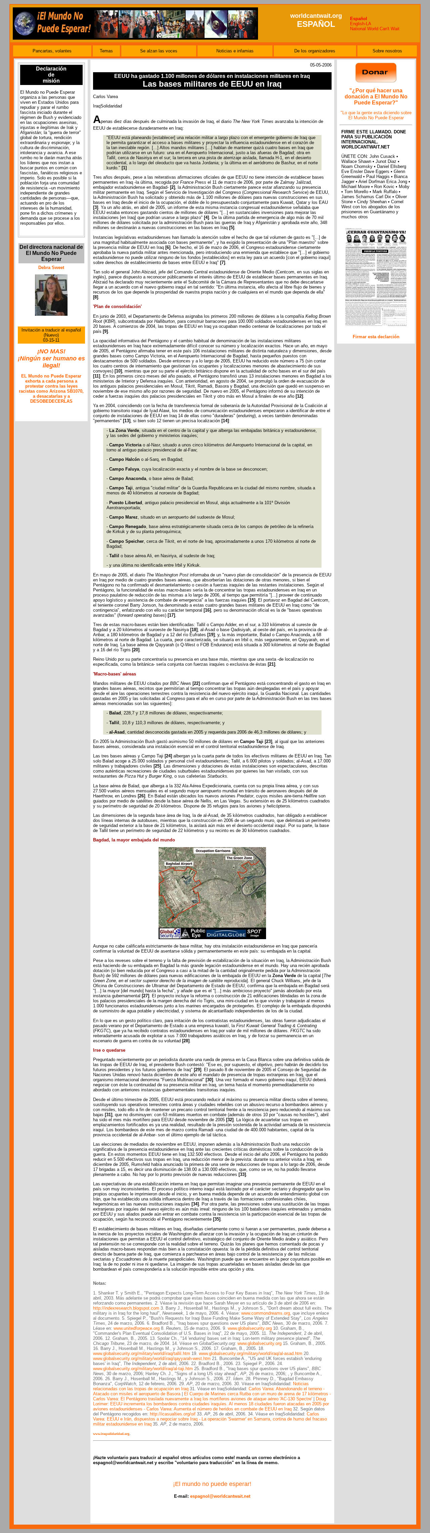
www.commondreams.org (265, 1313)
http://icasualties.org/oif (173, 1413)
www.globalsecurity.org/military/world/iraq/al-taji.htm (143, 1368)
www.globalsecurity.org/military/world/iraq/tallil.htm (141, 1353)
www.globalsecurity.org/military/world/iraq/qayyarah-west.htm (152, 1358)
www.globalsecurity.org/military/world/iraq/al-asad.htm (250, 1353)
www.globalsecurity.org (250, 1328)
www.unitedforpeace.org (137, 1328)
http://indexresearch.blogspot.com (126, 1308)
